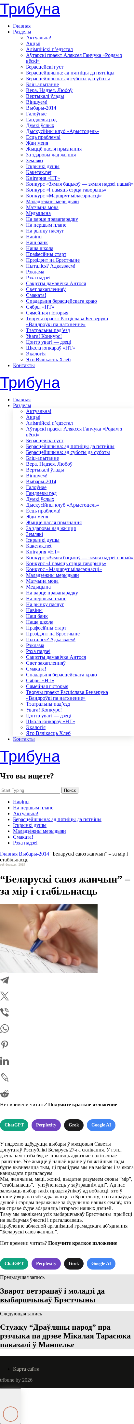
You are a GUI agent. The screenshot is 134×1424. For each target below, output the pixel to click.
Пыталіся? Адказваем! (50, 266)
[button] (10, 1406)
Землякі (34, 160)
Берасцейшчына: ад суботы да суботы (68, 78)
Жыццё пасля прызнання (54, 149)
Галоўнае (36, 113)
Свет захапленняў (46, 289)
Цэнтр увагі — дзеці (48, 342)
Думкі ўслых (40, 125)
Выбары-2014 (41, 108)
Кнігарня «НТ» (43, 178)
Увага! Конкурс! (44, 336)
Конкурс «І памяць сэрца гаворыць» (66, 190)
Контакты (24, 365)
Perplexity (46, 1125)
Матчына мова (42, 207)
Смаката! (36, 295)
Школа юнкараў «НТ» (50, 348)
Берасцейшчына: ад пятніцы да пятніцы (70, 72)
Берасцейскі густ (44, 67)
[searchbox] (30, 790)
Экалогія (36, 353)
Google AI (101, 1125)
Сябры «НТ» (40, 307)
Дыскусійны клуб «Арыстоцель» (62, 131)
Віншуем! (36, 102)
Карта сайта (26, 1369)
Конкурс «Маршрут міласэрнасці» (64, 195)
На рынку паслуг (45, 230)
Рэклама (35, 271)
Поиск (70, 790)
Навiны (34, 236)
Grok (74, 1125)
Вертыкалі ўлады (45, 96)
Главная (22, 26)
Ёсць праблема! (43, 137)
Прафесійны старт (46, 254)
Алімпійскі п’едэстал (49, 49)
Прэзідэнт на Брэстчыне (53, 260)
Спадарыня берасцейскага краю (61, 301)
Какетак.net (38, 172)
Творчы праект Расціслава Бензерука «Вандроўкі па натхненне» (67, 321)
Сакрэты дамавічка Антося (56, 283)
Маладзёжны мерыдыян (52, 201)
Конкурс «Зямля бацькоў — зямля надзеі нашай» (80, 184)
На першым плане (46, 225)
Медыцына (38, 213)
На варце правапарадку (52, 219)
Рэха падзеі (38, 277)
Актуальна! (38, 37)
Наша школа (39, 248)
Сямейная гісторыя (47, 312)
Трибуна (30, 9)
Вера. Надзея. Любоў (49, 90)
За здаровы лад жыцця (51, 154)
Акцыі (33, 43)
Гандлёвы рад (41, 119)
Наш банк (37, 242)
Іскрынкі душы (43, 166)
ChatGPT (14, 1125)
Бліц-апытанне (42, 84)
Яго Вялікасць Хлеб (48, 359)
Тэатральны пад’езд (48, 330)
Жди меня (37, 143)
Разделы (22, 31)
